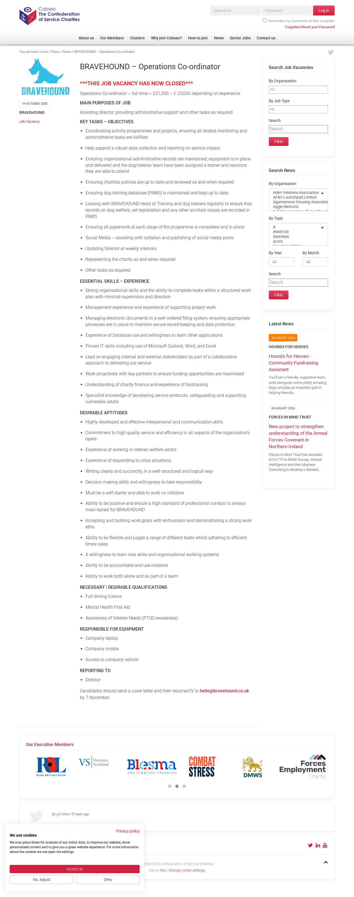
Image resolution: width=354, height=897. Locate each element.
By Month (311, 253)
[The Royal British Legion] (51, 766)
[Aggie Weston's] (294, 206)
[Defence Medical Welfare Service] (252, 766)
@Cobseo (63, 814)
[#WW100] (294, 232)
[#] (294, 227)
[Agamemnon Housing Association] (294, 202)
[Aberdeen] (294, 236)
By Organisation (282, 81)
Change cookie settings (187, 870)
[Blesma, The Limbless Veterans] (151, 766)
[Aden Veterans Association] (294, 192)
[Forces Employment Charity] (302, 766)
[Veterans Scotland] (101, 766)
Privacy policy (128, 831)
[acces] (294, 241)
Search (275, 120)
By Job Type (279, 101)
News (55, 52)
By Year (275, 253)
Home (43, 52)
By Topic (276, 218)
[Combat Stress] (202, 766)
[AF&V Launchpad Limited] (294, 197)
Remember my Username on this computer (301, 21)
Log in (324, 10)
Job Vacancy (29, 121)
